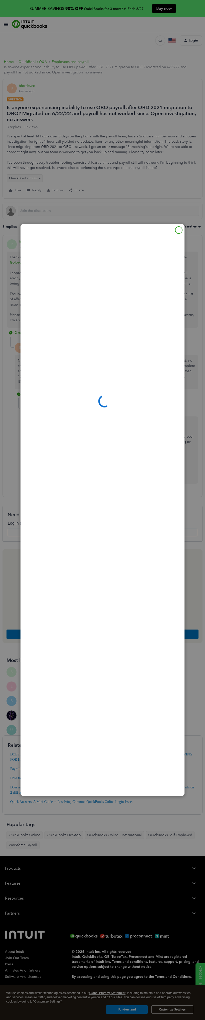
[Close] (179, 230)
